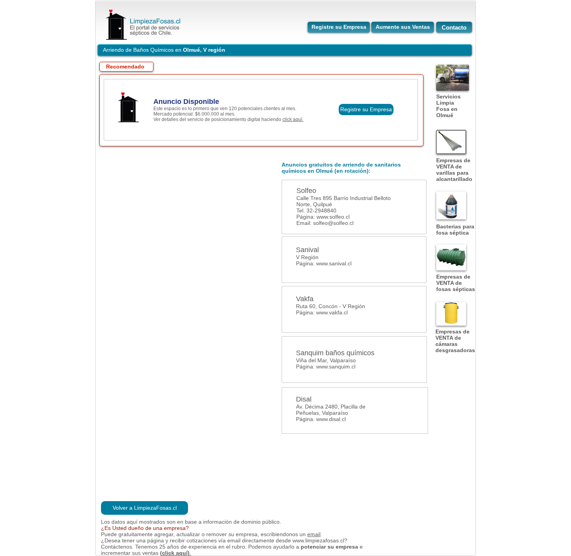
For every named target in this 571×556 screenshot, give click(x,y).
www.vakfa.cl (332, 312)
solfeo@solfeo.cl (333, 223)
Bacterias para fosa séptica (455, 229)
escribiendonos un (284, 534)
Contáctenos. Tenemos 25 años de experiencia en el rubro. (174, 547)
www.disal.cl (331, 419)
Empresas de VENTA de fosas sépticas (455, 283)
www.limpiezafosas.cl (318, 540)
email (313, 534)
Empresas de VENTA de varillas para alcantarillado (454, 169)
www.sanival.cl (334, 263)
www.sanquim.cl (335, 366)
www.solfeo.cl (333, 217)
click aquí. (292, 119)
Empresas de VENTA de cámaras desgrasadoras (455, 340)
